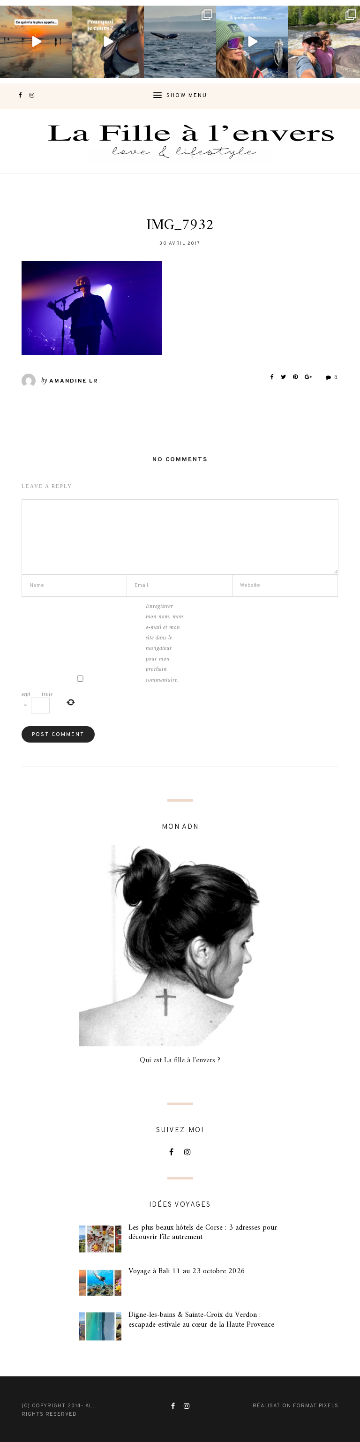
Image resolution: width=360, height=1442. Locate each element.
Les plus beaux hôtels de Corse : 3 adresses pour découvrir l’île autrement (202, 1232)
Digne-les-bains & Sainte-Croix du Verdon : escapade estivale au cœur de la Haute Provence (201, 1319)
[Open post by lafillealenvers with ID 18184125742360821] (252, 42)
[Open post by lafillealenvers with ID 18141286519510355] (324, 42)
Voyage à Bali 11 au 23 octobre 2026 (186, 1271)
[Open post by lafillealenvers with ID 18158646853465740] (180, 42)
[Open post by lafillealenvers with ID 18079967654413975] (108, 42)
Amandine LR (73, 381)
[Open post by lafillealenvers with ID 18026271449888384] (36, 42)
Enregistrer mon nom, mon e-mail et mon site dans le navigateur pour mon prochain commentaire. (164, 643)
